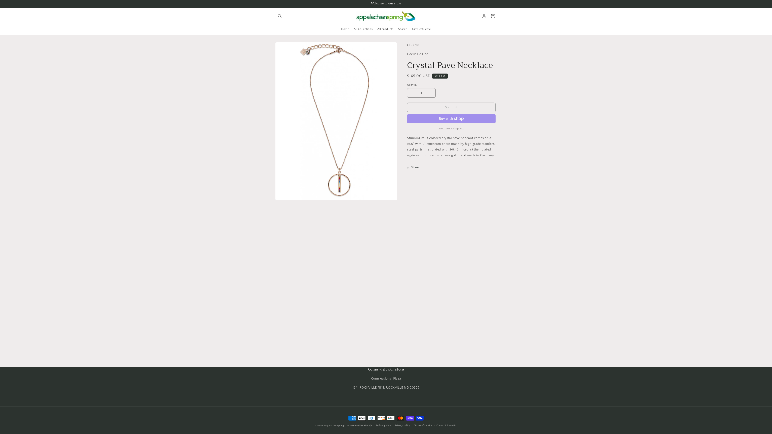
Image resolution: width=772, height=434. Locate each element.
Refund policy (383, 425)
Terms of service (423, 425)
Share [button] (415, 167)
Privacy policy (402, 425)
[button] (279, 16)
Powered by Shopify (361, 425)
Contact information (446, 425)
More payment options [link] (451, 128)
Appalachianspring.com (336, 425)
